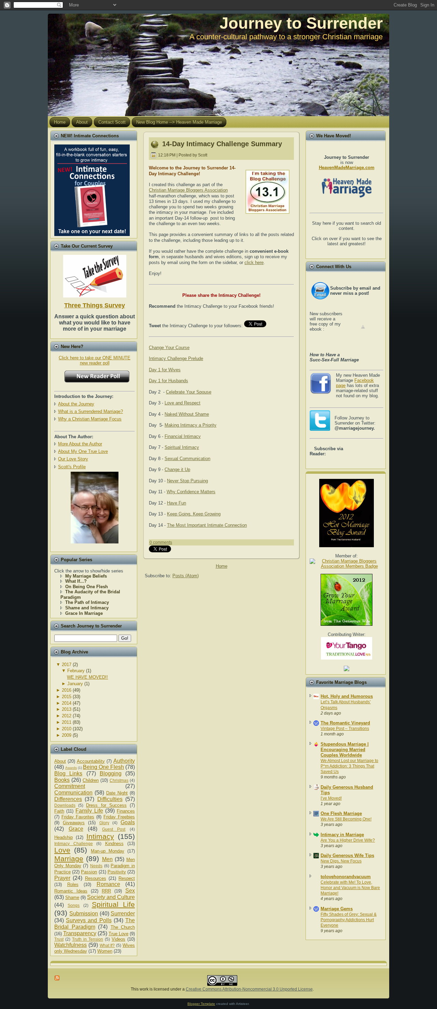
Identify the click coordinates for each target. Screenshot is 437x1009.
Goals (128, 822)
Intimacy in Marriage (342, 834)
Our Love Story (73, 458)
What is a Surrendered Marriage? (90, 411)
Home (221, 566)
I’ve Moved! (331, 798)
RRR (106, 891)
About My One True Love (83, 451)
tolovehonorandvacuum (346, 876)
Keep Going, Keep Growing (194, 513)
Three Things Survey (94, 305)
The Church (123, 927)
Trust (59, 939)
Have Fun (176, 503)
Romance (108, 884)
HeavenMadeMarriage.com (347, 167)
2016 (66, 690)
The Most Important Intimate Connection (207, 525)
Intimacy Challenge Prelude (176, 358)
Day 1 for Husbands (168, 380)
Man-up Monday (107, 851)
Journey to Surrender (301, 23)
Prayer (62, 878)
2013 (66, 709)
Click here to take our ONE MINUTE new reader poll (94, 360)
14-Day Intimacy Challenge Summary (222, 144)
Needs (96, 865)
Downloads (64, 805)
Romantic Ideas (70, 891)
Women (104, 951)
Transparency (79, 933)
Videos (118, 939)
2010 (66, 728)
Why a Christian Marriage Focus (90, 418)
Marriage (68, 858)
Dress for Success (106, 805)
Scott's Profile (72, 466)
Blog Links (68, 773)
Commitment (69, 786)
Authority (124, 761)
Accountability (91, 761)
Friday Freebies (119, 816)
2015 (66, 696)
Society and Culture (111, 897)
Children (91, 780)
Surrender (123, 913)
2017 (66, 664)
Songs (74, 905)
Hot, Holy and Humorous (347, 696)
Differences (68, 799)
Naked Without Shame (187, 414)
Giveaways (74, 822)
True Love (118, 933)
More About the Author (80, 443)
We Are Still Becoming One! (346, 819)
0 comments (161, 542)
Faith (59, 811)
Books (62, 780)
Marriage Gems (337, 908)
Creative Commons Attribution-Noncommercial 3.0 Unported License (249, 989)
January (75, 683)
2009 (66, 735)
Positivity (117, 871)
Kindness (114, 843)
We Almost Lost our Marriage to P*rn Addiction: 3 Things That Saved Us (349, 766)
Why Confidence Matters (191, 491)
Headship (63, 837)
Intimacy (100, 836)
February (76, 670)
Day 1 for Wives (165, 369)
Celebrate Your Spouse (188, 392)
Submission (83, 913)
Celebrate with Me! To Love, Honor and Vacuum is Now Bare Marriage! (350, 888)
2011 (66, 722)
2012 (66, 715)
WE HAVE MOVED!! (87, 677)
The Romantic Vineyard (345, 722)
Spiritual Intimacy (182, 447)
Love (62, 850)
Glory (104, 822)
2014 (66, 703)
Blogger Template (201, 1004)
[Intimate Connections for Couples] (92, 188)
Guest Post (114, 829)
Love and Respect (182, 402)
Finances (126, 811)
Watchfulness (70, 945)
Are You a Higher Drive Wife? (348, 840)
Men (107, 859)
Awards (71, 768)
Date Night (117, 793)
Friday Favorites (77, 816)
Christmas (119, 780)
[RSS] (57, 978)
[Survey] (94, 274)
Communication (73, 793)
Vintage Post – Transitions (345, 728)
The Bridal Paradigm (94, 923)
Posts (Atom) (185, 575)
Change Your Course (169, 347)
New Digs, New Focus (341, 861)
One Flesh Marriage (341, 813)
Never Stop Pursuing (187, 480)
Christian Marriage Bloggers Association (188, 190)
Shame (72, 897)
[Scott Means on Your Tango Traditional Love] (346, 658)
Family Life (89, 811)
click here (254, 262)
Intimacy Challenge (73, 843)
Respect (126, 878)
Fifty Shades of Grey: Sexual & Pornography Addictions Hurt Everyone (349, 920)
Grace (76, 829)
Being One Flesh (103, 767)
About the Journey (76, 403)
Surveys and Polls (88, 920)
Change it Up (177, 469)
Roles (73, 884)
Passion (89, 871)
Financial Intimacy (183, 436)
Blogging (111, 773)
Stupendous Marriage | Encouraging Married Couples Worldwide (345, 750)
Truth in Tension (87, 939)
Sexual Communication (187, 458)
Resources (95, 878)
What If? (107, 945)
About (60, 761)
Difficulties (110, 799)
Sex (130, 891)
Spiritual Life (113, 904)
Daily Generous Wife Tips (347, 855)
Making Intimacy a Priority (190, 425)
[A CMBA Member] (94, 541)
